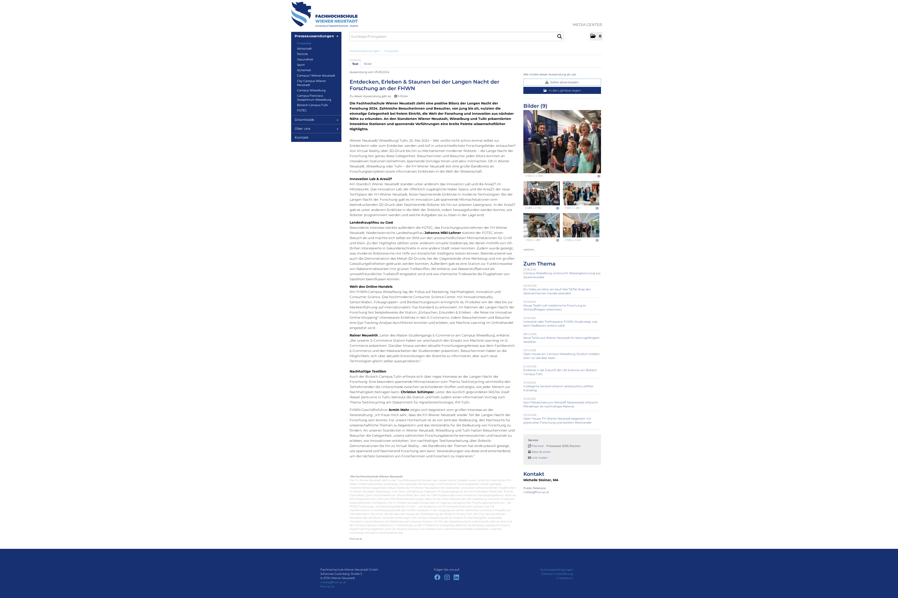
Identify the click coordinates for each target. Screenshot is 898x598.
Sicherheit (304, 70)
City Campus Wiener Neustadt (311, 83)
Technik (302, 54)
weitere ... (529, 249)
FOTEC (302, 110)
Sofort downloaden (564, 82)
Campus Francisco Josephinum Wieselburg (314, 97)
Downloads (304, 120)
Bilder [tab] (368, 64)
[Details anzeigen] (598, 176)
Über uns (302, 128)
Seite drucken (541, 452)
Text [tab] (355, 64)
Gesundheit (305, 59)
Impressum (565, 578)
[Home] (324, 14)
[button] (596, 36)
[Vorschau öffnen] (562, 141)
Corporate (304, 43)
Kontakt (302, 137)
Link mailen (540, 457)
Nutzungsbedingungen (556, 569)
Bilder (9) (535, 106)
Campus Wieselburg (311, 90)
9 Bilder (403, 96)
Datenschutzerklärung (557, 574)
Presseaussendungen (314, 36)
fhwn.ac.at (356, 538)
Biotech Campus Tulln (312, 105)
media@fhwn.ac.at (536, 492)
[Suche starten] (559, 36)
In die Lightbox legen (564, 90)
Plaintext (538, 446)
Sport (301, 64)
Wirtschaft (304, 48)
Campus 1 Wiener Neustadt (316, 75)
